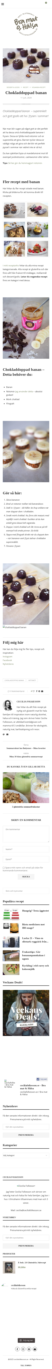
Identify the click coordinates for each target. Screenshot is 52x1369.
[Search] (49, 4)
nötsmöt (32, 680)
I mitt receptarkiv (11, 265)
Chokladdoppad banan (14, 680)
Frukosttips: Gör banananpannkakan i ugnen (33, 955)
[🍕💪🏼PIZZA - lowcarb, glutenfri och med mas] (39, 1300)
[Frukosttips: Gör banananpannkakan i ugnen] (11, 955)
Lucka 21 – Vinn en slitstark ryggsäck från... (35, 940)
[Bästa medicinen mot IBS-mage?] (11, 928)
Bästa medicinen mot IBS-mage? (33, 926)
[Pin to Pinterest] (39, 691)
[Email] (35, 1349)
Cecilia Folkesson (28, 701)
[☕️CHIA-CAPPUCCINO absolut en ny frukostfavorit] (13, 1329)
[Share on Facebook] (36, 691)
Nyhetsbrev (8, 664)
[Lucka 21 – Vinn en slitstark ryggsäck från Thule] (11, 942)
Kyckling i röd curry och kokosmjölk (35, 967)
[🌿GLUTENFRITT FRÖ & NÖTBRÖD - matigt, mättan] (13, 1300)
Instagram (7, 656)
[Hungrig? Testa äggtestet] (11, 914)
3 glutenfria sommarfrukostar (26, 807)
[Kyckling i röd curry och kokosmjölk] (11, 969)
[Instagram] (23, 1349)
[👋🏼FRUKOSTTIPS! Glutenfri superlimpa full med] (13, 1314)
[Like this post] (34, 691)
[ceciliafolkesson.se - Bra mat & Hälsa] (9, 1083)
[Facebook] (17, 1349)
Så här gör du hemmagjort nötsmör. (25, 163)
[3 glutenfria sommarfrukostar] (26, 787)
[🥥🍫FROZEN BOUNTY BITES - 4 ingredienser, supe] (39, 1329)
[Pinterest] (29, 1349)
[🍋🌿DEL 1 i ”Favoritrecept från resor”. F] (39, 1314)
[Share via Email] (42, 691)
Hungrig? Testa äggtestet (35, 910)
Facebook (7, 660)
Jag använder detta (24, 391)
